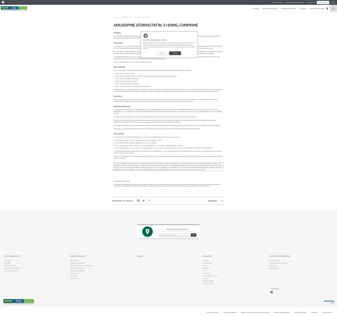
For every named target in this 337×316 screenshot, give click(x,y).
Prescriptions (7, 261)
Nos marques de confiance (77, 268)
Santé (204, 271)
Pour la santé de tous (213, 312)
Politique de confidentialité (281, 312)
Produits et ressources (77, 256)
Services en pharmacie (11, 256)
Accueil (116, 17)
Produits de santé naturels (210, 276)
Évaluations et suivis (9, 266)
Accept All (175, 53)
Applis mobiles (74, 261)
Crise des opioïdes (75, 273)
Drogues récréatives (208, 281)
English (333, 2)
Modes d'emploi (207, 263)
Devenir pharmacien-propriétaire (295, 2)
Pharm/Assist (126, 17)
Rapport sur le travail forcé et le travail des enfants (255, 312)
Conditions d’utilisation (300, 312)
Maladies (205, 266)
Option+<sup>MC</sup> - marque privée (81, 266)
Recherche (206, 261)
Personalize (162, 53)
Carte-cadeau (74, 276)
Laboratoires (206, 273)
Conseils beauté (74, 278)
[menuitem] (3, 2)
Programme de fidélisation (77, 271)
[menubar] (3, 2)
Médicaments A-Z (208, 283)
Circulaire (140, 256)
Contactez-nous (311, 2)
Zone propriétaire (327, 312)
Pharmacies (314, 312)
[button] (138, 200)
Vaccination (7, 263)
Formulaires (206, 268)
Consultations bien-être (10, 271)
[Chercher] (193, 235)
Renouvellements (323, 2)
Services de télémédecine (77, 263)
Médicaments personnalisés (11, 268)
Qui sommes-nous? (277, 2)
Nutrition (205, 278)
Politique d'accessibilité (229, 312)
